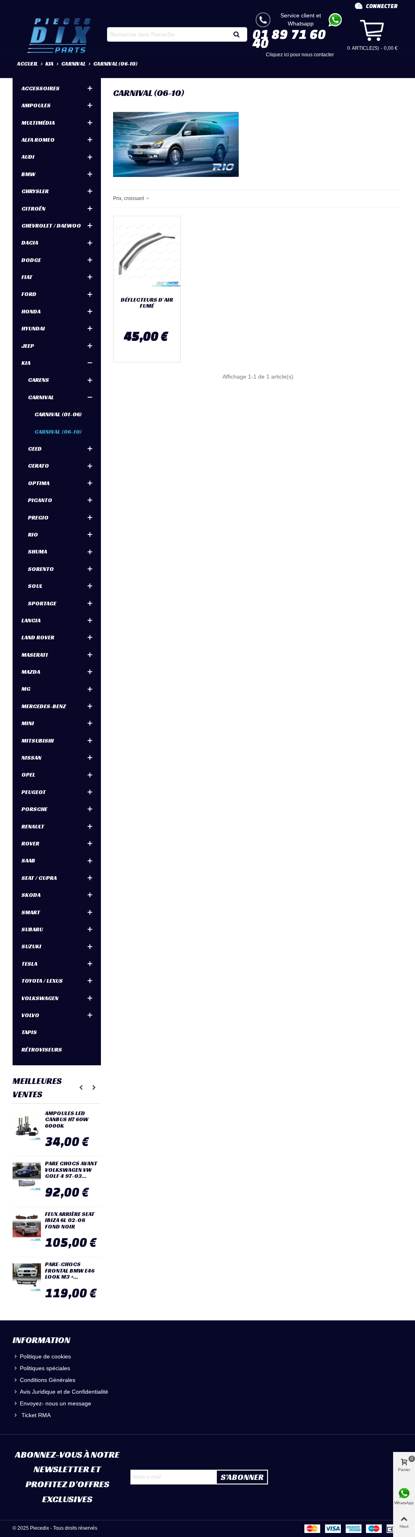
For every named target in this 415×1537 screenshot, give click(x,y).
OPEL (28, 774)
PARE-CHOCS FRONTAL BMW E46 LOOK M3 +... (69, 1270)
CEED (35, 448)
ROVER (30, 843)
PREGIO (38, 517)
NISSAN (31, 757)
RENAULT (32, 826)
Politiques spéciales (45, 1368)
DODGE (31, 260)
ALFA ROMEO (38, 139)
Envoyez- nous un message (55, 1403)
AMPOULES (36, 105)
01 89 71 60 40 (289, 38)
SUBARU (32, 929)
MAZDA (30, 671)
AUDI (27, 156)
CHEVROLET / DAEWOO (51, 225)
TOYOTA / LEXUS (42, 980)
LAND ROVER (37, 637)
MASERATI (34, 654)
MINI (27, 723)
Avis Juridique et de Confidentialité (64, 1391)
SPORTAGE (42, 603)
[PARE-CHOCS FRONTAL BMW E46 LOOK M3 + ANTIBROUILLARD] (27, 1277)
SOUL (35, 586)
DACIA (29, 242)
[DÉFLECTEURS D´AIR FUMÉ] (146, 254)
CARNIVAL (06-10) (58, 431)
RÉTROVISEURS (41, 1049)
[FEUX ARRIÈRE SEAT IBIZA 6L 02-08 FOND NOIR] (27, 1227)
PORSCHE (34, 809)
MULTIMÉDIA (38, 122)
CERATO (38, 465)
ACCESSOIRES (40, 88)
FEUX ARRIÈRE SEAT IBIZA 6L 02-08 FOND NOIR (69, 1220)
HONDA (31, 311)
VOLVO (30, 1015)
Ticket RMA (35, 1415)
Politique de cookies (45, 1356)
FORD (28, 294)
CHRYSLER (35, 191)
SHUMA (37, 551)
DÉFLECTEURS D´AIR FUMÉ (147, 303)
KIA (25, 362)
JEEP (27, 345)
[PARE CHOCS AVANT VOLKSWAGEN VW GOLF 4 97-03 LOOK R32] (27, 1176)
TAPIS (29, 1032)
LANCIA (31, 620)
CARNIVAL (41, 397)
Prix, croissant (129, 198)
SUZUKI (31, 946)
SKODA (31, 894)
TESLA (29, 963)
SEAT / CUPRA (39, 877)
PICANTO (40, 500)
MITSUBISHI (37, 740)
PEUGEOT (33, 792)
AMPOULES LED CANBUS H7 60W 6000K (66, 1119)
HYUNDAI (33, 328)
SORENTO (41, 569)
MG (25, 688)
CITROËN (33, 208)
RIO (33, 534)
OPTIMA (38, 483)
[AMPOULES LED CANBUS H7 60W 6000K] (27, 1126)
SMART (30, 912)
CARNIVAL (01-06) (58, 414)
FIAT (26, 277)
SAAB (28, 860)
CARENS (38, 379)
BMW (28, 174)
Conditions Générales (47, 1380)
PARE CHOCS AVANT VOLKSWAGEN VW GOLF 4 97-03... (71, 1169)
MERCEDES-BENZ (43, 706)
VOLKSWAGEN (39, 998)
